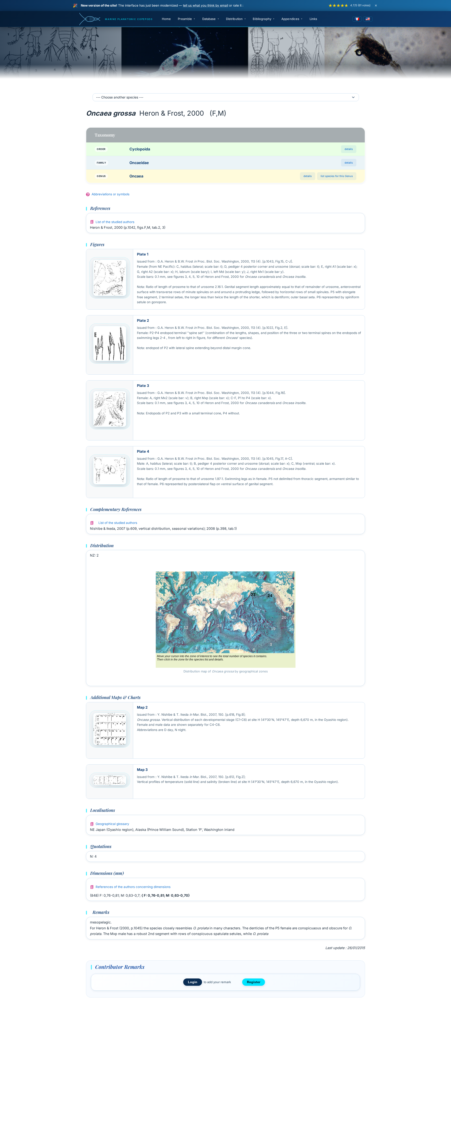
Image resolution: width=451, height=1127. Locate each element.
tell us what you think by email (205, 5)
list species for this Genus (337, 176)
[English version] (368, 19)
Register (253, 982)
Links (313, 19)
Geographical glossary (112, 824)
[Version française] (357, 19)
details (349, 149)
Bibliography (262, 19)
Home (166, 19)
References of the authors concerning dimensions (133, 887)
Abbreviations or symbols (110, 194)
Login (192, 982)
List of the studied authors (115, 222)
